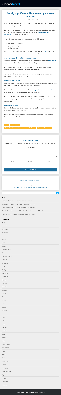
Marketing (4, 327)
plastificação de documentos (44, 128)
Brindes (4, 239)
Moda (3, 334)
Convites (4, 259)
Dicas (3, 266)
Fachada (4, 300)
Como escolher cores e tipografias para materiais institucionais (18, 207)
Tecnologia (5, 381)
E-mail (30, 161)
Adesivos (4, 225)
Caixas (3, 242)
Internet (4, 314)
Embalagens (5, 276)
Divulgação (5, 273)
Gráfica (6, 125)
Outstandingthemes (40, 392)
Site (49, 161)
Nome (12, 161)
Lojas (12, 125)
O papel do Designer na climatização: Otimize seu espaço (17, 200)
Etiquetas (4, 290)
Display (4, 270)
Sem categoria (5, 361)
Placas (3, 351)
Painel (3, 341)
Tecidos (4, 378)
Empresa (4, 280)
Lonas (3, 320)
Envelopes (4, 283)
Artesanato (5, 232)
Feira (3, 303)
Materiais (4, 330)
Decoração (5, 263)
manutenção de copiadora (29, 128)
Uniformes (4, 385)
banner (4, 236)
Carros (4, 246)
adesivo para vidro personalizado (13, 128)
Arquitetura (5, 229)
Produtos (4, 358)
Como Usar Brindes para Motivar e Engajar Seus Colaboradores (18, 214)
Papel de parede (6, 344)
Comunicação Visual (7, 256)
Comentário (31, 147)
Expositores (5, 297)
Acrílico (4, 222)
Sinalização (5, 368)
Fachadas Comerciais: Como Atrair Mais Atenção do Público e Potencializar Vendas (24, 211)
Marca (3, 324)
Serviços (17, 125)
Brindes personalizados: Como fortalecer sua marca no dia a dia (18, 204)
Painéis (4, 337)
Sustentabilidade (6, 371)
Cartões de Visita (6, 249)
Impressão (4, 310)
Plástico (4, 354)
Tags (3, 375)
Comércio (4, 253)
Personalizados (6, 347)
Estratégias (5, 286)
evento (4, 293)
